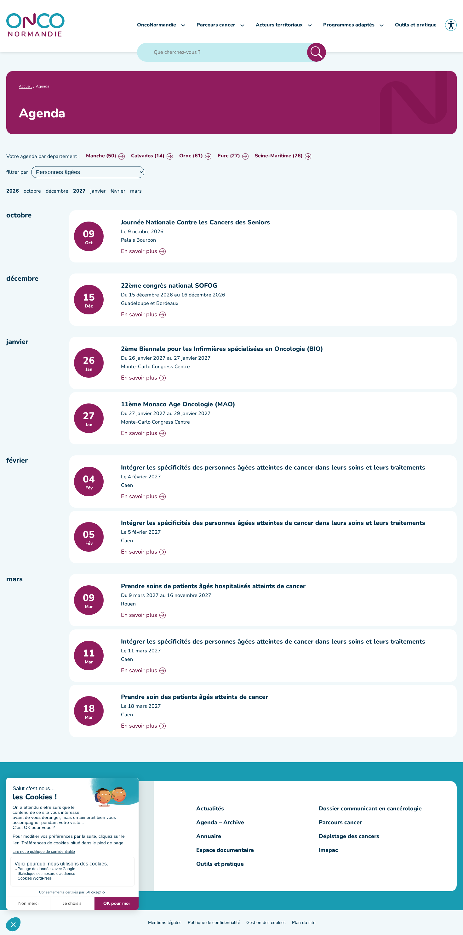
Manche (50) (101, 156)
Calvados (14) (147, 156)
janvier (98, 191)
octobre (32, 191)
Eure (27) (229, 156)
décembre (57, 191)
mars (136, 191)
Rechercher (316, 52)
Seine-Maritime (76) (279, 156)
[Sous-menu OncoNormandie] (183, 25)
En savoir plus (139, 251)
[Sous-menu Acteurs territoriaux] (309, 25)
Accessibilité (451, 25)
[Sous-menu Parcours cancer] (242, 25)
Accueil (25, 86)
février (118, 191)
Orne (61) (191, 156)
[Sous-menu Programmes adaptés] (381, 25)
